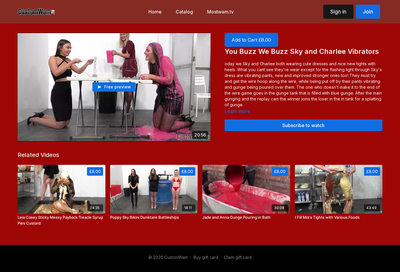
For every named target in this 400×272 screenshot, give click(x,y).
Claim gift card (238, 257)
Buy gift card (206, 257)
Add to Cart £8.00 (251, 40)
